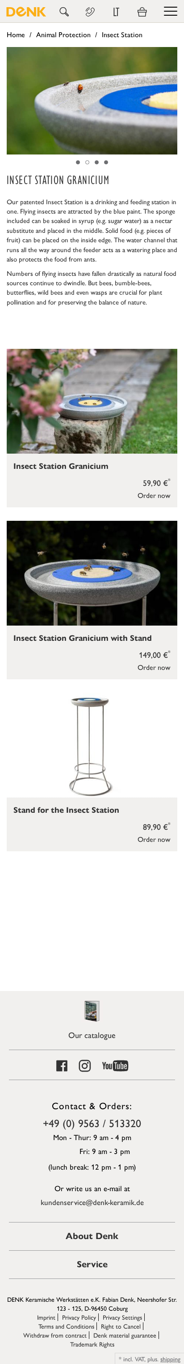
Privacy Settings (122, 1317)
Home (16, 34)
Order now (154, 495)
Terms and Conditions (66, 1325)
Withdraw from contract (55, 1334)
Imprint (46, 1317)
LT (116, 12)
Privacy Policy (79, 1317)
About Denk (92, 1236)
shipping (170, 1358)
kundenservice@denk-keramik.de (92, 1202)
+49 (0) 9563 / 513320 (92, 1122)
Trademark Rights (92, 1343)
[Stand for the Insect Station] (92, 745)
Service (92, 1264)
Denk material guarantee (124, 1334)
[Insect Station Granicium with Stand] (92, 573)
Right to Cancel (121, 1325)
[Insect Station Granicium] (92, 401)
